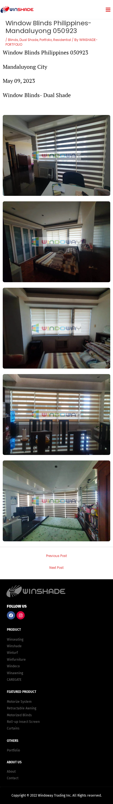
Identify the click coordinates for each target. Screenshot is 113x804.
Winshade (14, 646)
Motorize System (19, 702)
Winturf (12, 653)
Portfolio (45, 40)
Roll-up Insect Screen (23, 722)
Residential (62, 40)
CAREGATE (14, 680)
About (11, 771)
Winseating (15, 639)
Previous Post (56, 556)
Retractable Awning (21, 708)
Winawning (15, 673)
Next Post (56, 568)
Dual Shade (28, 40)
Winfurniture (16, 660)
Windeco (13, 666)
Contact (12, 778)
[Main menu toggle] (108, 9)
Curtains (13, 728)
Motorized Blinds (19, 715)
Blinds (13, 40)
